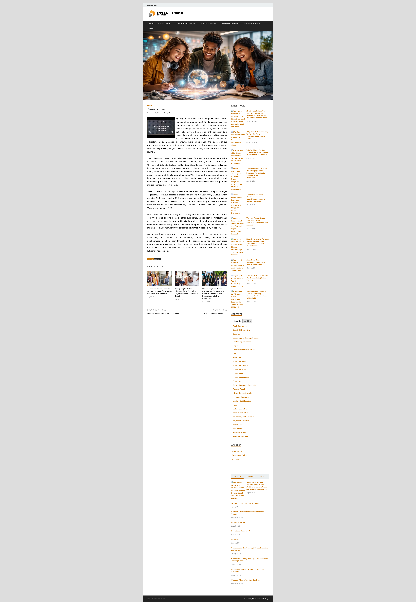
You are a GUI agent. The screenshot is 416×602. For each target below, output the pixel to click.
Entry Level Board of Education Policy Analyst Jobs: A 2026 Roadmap (255, 262)
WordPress (256, 599)
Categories (237, 321)
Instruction (235, 539)
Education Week (239, 369)
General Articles (239, 389)
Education (237, 357)
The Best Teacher (252, 24)
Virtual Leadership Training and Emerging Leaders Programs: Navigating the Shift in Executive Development (256, 173)
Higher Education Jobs (242, 393)
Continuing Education (242, 342)
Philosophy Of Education (243, 417)
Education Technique (186, 24)
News (151, 28)
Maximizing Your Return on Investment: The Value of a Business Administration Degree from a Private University (213, 293)
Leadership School (230, 24)
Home (151, 24)
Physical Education (241, 421)
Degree (149, 105)
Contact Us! (237, 451)
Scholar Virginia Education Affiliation (245, 503)
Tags (262, 476)
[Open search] (267, 23)
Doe (234, 354)
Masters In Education (242, 401)
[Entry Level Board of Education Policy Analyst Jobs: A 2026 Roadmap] (238, 260)
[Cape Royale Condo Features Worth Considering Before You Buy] (238, 276)
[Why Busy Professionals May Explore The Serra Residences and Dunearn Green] (238, 132)
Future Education (208, 24)
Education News (239, 361)
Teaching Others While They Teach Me (245, 580)
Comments (250, 476)
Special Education (240, 436)
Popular (237, 476)
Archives (247, 321)
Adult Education (240, 326)
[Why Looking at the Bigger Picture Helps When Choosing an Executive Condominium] (238, 150)
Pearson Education (241, 413)
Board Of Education (241, 330)
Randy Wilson (168, 113)
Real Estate (237, 428)
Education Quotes (240, 365)
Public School (238, 425)
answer (157, 259)
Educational (238, 373)
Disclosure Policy (239, 455)
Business (236, 334)
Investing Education (241, 397)
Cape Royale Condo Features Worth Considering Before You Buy (257, 278)
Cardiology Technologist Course (246, 338)
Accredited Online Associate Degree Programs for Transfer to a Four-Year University (159, 291)
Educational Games (241, 377)
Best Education (164, 24)
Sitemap (235, 459)
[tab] (237, 321)
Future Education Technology (245, 385)
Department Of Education (244, 350)
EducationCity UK (238, 522)
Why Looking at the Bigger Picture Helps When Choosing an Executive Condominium (257, 152)
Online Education (240, 409)
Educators (237, 381)
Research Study (239, 432)
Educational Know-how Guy (241, 531)
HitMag (265, 599)
